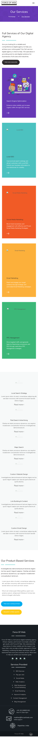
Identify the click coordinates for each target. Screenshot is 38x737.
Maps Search (19, 447)
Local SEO (10, 157)
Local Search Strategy (19, 393)
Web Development (20, 685)
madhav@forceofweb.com (23, 717)
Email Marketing (12, 278)
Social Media (20, 678)
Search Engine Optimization (16, 101)
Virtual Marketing (20, 687)
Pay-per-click (20, 675)
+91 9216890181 (23, 710)
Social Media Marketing (15, 219)
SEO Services (20, 671)
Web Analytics (20, 682)
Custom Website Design (19, 474)
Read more (18, 404)
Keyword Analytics (20, 694)
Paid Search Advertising (19, 420)
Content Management (20, 698)
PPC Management (13, 338)
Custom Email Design (19, 528)
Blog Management (20, 702)
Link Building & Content (19, 501)
